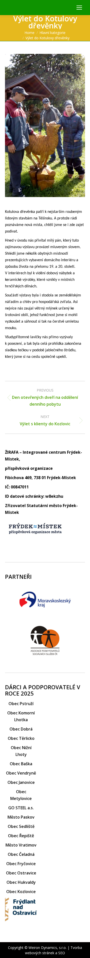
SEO (61, 952)
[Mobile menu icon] (79, 8)
